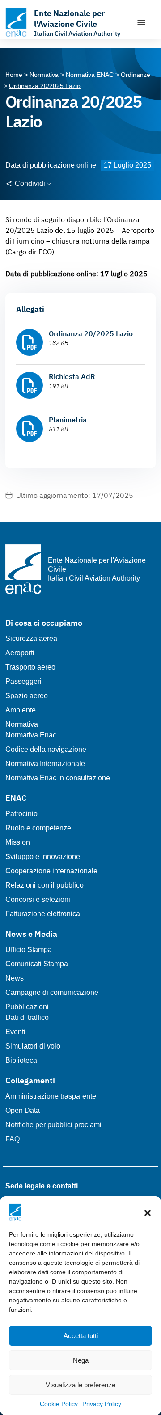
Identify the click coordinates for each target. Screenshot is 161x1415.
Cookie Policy (59, 1403)
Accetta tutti (81, 1335)
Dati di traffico (27, 1017)
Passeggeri (23, 681)
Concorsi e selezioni (37, 899)
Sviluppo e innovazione (42, 856)
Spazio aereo (26, 695)
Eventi (15, 1032)
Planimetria (68, 419)
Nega (81, 1360)
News (14, 978)
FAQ (12, 1139)
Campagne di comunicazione (51, 992)
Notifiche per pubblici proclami (53, 1125)
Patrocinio (21, 813)
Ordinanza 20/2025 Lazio (91, 333)
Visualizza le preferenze (80, 1385)
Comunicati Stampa (36, 964)
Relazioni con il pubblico (44, 885)
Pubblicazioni (27, 1007)
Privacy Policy (101, 1403)
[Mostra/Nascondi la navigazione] (141, 22)
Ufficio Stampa (28, 949)
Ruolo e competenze (38, 828)
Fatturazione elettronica (42, 914)
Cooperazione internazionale (51, 871)
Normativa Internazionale (45, 763)
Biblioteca (21, 1060)
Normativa (21, 724)
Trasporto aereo (30, 667)
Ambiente (20, 710)
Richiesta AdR (72, 376)
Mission (17, 842)
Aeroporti (19, 653)
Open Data (22, 1110)
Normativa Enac (30, 735)
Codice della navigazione (45, 749)
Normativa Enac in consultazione (57, 778)
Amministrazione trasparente (50, 1096)
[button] (147, 1212)
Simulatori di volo (32, 1046)
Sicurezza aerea (31, 638)
